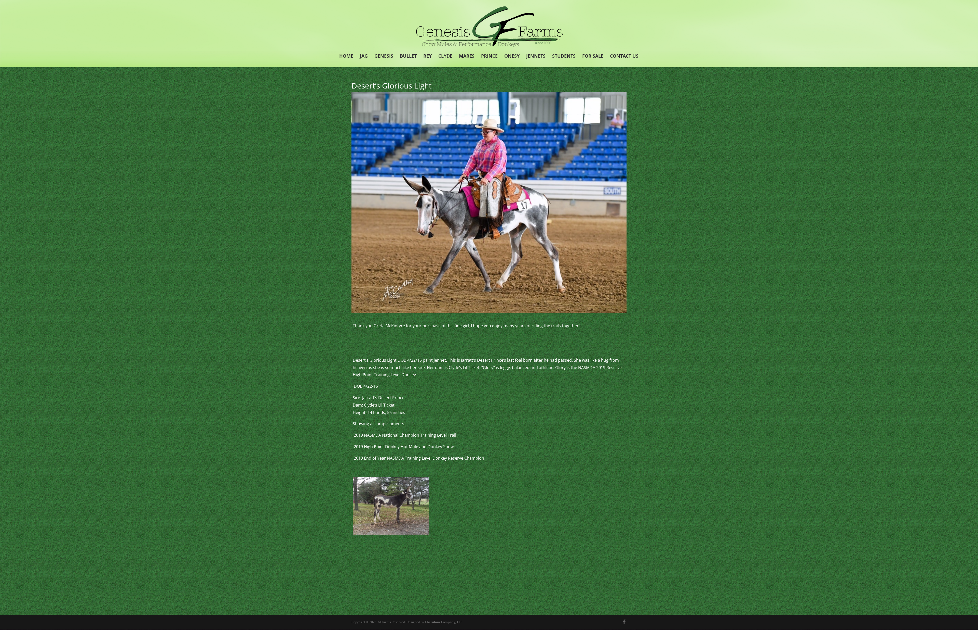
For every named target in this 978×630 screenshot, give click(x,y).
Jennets (536, 56)
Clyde (445, 56)
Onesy (512, 56)
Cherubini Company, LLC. (444, 622)
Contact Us (624, 56)
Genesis (383, 56)
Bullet (408, 56)
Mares (466, 56)
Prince (489, 56)
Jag (364, 56)
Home (346, 56)
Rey (427, 56)
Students (564, 56)
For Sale (592, 56)
